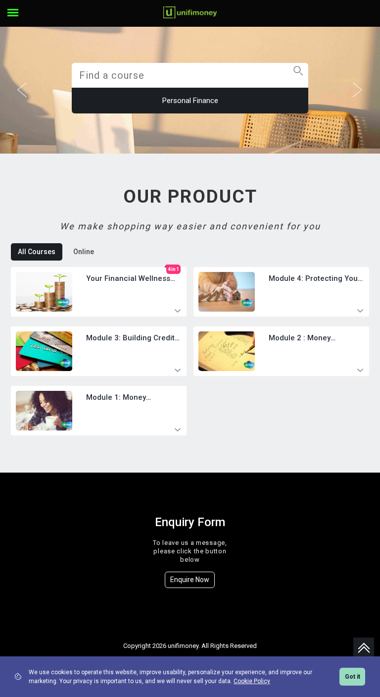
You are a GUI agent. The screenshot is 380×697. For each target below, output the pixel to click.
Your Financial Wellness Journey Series (128, 279)
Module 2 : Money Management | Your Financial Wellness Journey (303, 338)
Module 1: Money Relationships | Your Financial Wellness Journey (121, 398)
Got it (352, 676)
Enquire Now (189, 580)
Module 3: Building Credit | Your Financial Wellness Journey (132, 338)
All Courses (36, 252)
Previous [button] (22, 90)
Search (298, 56)
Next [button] (357, 90)
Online (83, 252)
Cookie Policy (252, 681)
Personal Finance (190, 100)
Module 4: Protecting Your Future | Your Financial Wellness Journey (315, 279)
